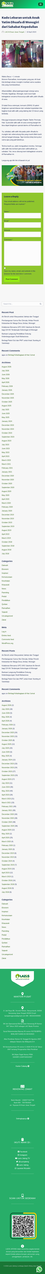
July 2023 (5, 445)
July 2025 (5, 410)
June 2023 (6, 448)
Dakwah (5, 565)
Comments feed (8, 639)
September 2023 (8, 437)
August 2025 (6, 406)
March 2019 (6, 538)
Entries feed (6, 635)
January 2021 (7, 472)
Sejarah (5, 612)
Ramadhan (6, 608)
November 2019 (8, 519)
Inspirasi (5, 573)
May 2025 (5, 417)
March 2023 (6, 460)
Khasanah (5, 585)
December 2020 (8, 476)
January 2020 (7, 511)
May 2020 (5, 495)
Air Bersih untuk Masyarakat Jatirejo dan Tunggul (20, 317)
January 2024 (7, 421)
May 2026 (5, 378)
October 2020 (7, 483)
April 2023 (5, 456)
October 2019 (7, 522)
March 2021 (6, 464)
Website (7, 230)
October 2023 (7, 433)
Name (7, 211)
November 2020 (8, 480)
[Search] (40, 303)
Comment (8, 240)
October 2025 (7, 402)
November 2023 (8, 429)
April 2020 (5, 499)
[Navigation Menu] (40, 4)
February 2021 (7, 468)
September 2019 (8, 526)
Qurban (4, 604)
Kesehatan (6, 581)
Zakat (4, 620)
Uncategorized (7, 616)
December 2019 (8, 515)
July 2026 (5, 371)
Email (6, 221)
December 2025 (8, 394)
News (4, 589)
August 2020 (6, 491)
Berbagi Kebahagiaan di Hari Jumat (21, 355)
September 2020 (8, 487)
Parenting (5, 592)
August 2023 (6, 441)
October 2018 (7, 542)
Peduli (4, 596)
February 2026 (7, 386)
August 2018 (6, 550)
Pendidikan (6, 600)
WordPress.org (7, 643)
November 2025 (8, 398)
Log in (4, 632)
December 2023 (8, 425)
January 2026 (7, 390)
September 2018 (8, 546)
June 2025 (6, 413)
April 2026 (5, 382)
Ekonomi (5, 569)
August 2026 (6, 367)
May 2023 (5, 452)
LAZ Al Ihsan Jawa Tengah (14, 32)
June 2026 (6, 374)
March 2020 (6, 503)
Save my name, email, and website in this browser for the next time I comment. (19, 272)
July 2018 (5, 554)
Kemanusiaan (7, 577)
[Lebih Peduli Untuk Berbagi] (7, 4)
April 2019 (5, 534)
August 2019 (6, 530)
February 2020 (7, 507)
